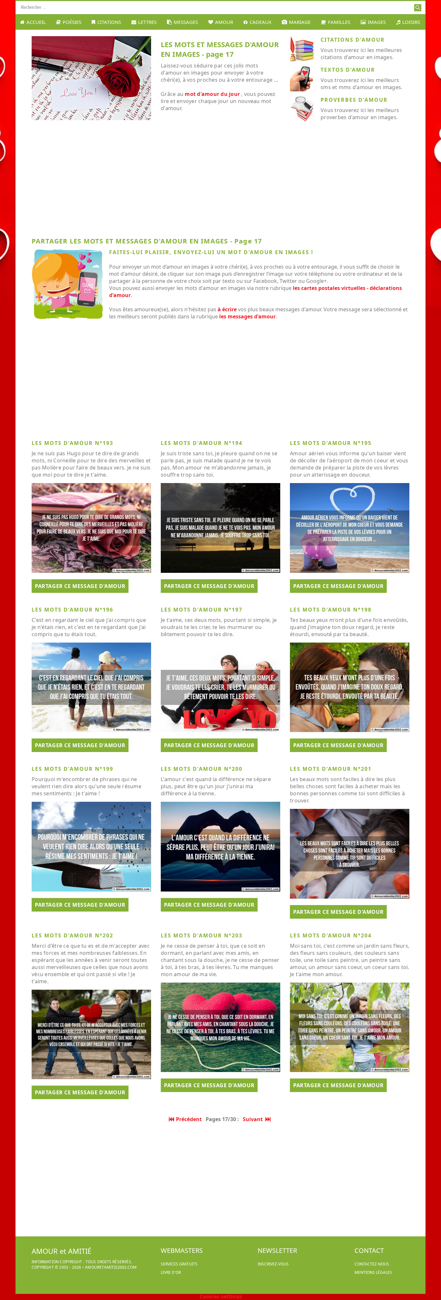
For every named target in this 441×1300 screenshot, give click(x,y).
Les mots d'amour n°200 (201, 768)
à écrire (227, 309)
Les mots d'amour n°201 (331, 768)
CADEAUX (261, 22)
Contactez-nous (371, 1264)
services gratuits (179, 1264)
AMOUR (224, 22)
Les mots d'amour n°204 (331, 935)
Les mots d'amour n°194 (201, 443)
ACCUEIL (36, 22)
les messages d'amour (247, 316)
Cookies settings (221, 1296)
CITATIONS (109, 22)
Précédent (189, 1119)
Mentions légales (373, 1272)
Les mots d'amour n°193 (72, 443)
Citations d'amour (353, 39)
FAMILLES (339, 22)
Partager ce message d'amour (80, 586)
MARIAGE (300, 22)
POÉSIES (72, 22)
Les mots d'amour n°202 (72, 935)
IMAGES (377, 22)
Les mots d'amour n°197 (201, 609)
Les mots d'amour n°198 (331, 609)
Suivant (254, 1119)
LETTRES (147, 22)
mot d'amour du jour (212, 94)
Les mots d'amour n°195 (331, 443)
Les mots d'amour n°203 (201, 935)
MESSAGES (186, 22)
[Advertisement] (220, 181)
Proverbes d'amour (354, 99)
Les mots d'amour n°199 (72, 768)
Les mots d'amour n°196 (72, 609)
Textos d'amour (348, 69)
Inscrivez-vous (273, 1264)
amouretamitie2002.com (111, 1267)
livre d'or (171, 1272)
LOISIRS (411, 22)
